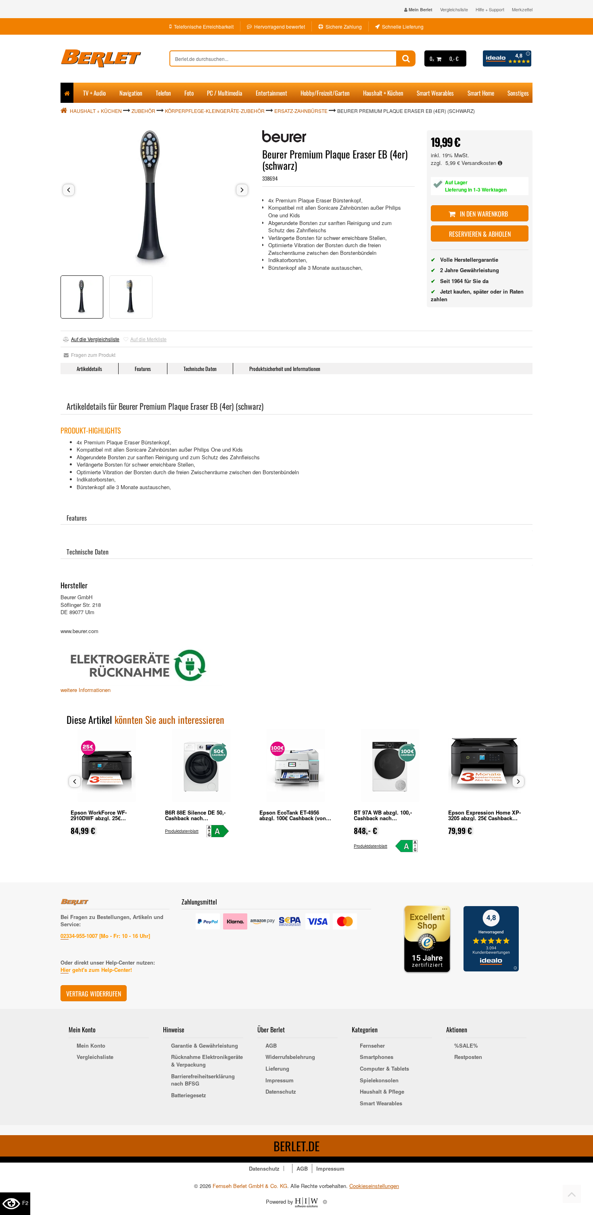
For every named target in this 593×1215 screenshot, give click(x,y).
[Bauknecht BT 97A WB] (410, 846)
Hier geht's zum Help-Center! (96, 969)
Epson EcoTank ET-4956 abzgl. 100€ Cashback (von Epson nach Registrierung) (292, 818)
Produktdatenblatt (181, 831)
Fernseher (372, 1045)
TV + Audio (94, 92)
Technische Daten (200, 369)
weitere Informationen (86, 690)
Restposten (468, 1057)
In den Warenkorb (483, 214)
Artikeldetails (89, 369)
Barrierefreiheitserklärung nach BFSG (203, 1080)
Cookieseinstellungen (374, 1186)
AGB (271, 1045)
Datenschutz (280, 1091)
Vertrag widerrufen (93, 993)
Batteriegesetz (188, 1095)
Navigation (130, 92)
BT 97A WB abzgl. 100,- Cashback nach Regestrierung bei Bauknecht (390, 818)
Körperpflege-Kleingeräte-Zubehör (215, 110)
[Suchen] (406, 58)
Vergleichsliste (454, 9)
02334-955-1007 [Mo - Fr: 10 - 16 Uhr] (105, 936)
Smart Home (481, 92)
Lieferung (277, 1068)
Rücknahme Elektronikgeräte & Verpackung (207, 1060)
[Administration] (325, 1201)
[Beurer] (284, 136)
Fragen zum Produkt (92, 354)
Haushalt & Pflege (382, 1091)
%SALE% (466, 1045)
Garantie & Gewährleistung (204, 1045)
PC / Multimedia (224, 92)
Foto (189, 92)
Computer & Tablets (384, 1068)
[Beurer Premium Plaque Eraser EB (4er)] (155, 198)
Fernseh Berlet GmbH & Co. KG (250, 1186)
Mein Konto (91, 1045)
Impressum (279, 1080)
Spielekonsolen (379, 1080)
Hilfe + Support (490, 9)
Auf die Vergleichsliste (95, 339)
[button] (69, 190)
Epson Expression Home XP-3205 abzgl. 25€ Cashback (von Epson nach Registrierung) (484, 821)
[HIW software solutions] (307, 1201)
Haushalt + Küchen (383, 92)
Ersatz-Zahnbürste (301, 110)
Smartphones (376, 1057)
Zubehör (143, 110)
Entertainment (271, 92)
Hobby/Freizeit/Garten (325, 92)
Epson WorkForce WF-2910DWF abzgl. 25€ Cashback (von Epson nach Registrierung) (105, 821)
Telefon (163, 92)
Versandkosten (479, 163)
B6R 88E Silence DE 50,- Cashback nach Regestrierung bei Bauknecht (201, 818)
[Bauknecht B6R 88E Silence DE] (221, 831)
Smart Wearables (435, 92)
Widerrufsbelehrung (290, 1057)
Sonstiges (518, 92)
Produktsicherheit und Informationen (284, 369)
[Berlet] (115, 58)
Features (143, 369)
